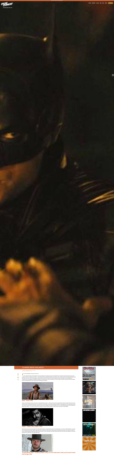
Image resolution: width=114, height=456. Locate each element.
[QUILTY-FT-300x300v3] (89, 367)
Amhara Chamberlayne (26, 370)
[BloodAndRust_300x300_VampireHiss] (89, 423)
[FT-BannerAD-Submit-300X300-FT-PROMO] (89, 437)
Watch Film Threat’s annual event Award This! (57, 0)
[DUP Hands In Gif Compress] (89, 395)
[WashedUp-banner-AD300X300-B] (89, 381)
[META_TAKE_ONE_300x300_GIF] (89, 409)
